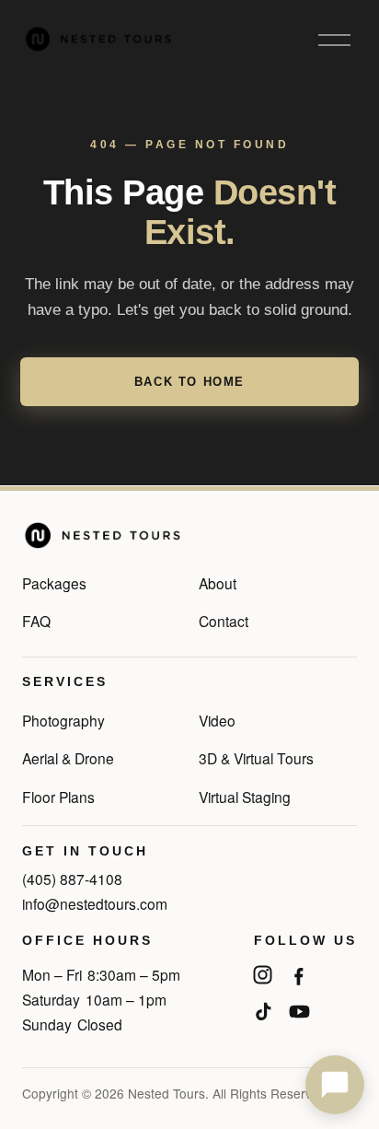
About (217, 583)
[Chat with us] (334, 1084)
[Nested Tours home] (103, 535)
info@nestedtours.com (94, 903)
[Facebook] (299, 975)
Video (217, 720)
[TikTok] (262, 1012)
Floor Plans (58, 796)
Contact (223, 621)
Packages (54, 583)
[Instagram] (262, 975)
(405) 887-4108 (72, 878)
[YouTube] (299, 1012)
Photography (63, 720)
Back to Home (189, 382)
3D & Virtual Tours (256, 758)
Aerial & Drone (68, 758)
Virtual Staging (245, 796)
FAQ (36, 621)
